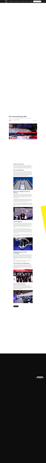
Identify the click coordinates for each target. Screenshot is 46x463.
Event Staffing (16, 1)
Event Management (11, 1)
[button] (11, 1)
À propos (20, 1)
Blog (28, 1)
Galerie (23, 1)
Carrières (26, 1)
